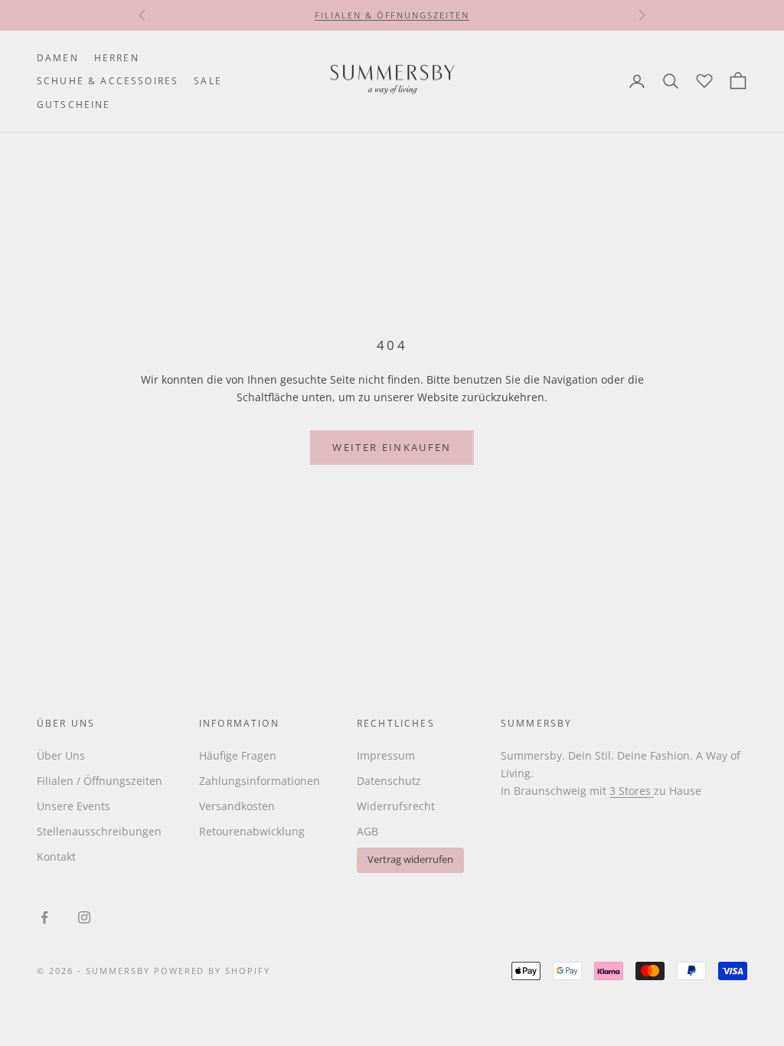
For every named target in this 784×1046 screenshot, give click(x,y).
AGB (367, 831)
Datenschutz (389, 780)
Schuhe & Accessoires (107, 80)
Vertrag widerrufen (410, 859)
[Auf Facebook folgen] (44, 917)
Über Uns (61, 755)
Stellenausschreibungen (99, 831)
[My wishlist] (704, 79)
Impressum (386, 755)
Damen (58, 57)
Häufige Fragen (237, 755)
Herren (116, 57)
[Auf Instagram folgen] (84, 917)
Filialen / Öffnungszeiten (99, 780)
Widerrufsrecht (396, 806)
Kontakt (56, 856)
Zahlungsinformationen (259, 780)
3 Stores (631, 790)
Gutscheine (74, 104)
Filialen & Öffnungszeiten (392, 15)
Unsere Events (73, 806)
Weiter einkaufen (391, 447)
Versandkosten (237, 806)
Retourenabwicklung (252, 831)
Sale (208, 80)
